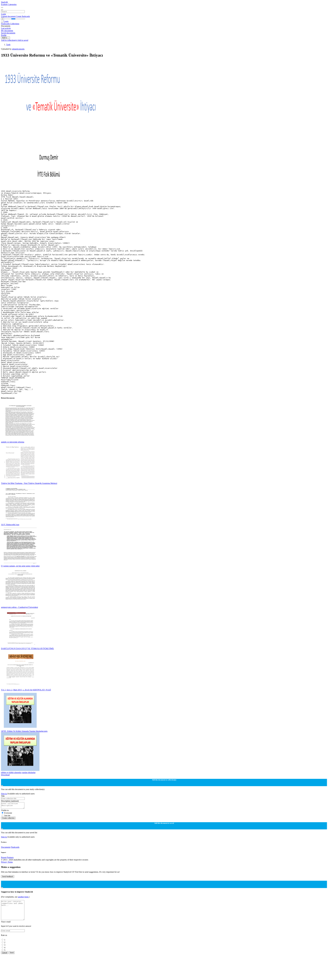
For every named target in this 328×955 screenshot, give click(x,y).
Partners (10, 857)
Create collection (8, 818)
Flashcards (5, 24)
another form (23, 897)
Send (12, 953)
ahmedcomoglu (18, 49)
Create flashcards (23, 16)
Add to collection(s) (9, 40)
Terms (10, 862)
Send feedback (7, 877)
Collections (14, 24)
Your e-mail (6, 922)
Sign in (4, 794)
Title (3, 796)
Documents (5, 847)
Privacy (4, 862)
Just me (7, 815)
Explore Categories (9, 4)
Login (3, 14)
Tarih (8, 44)
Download (5, 775)
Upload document (8, 16)
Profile (3, 35)
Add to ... (5, 38)
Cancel (4, 953)
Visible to (5, 810)
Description (10, 801)
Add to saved (22, 40)
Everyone (8, 813)
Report (4, 857)
